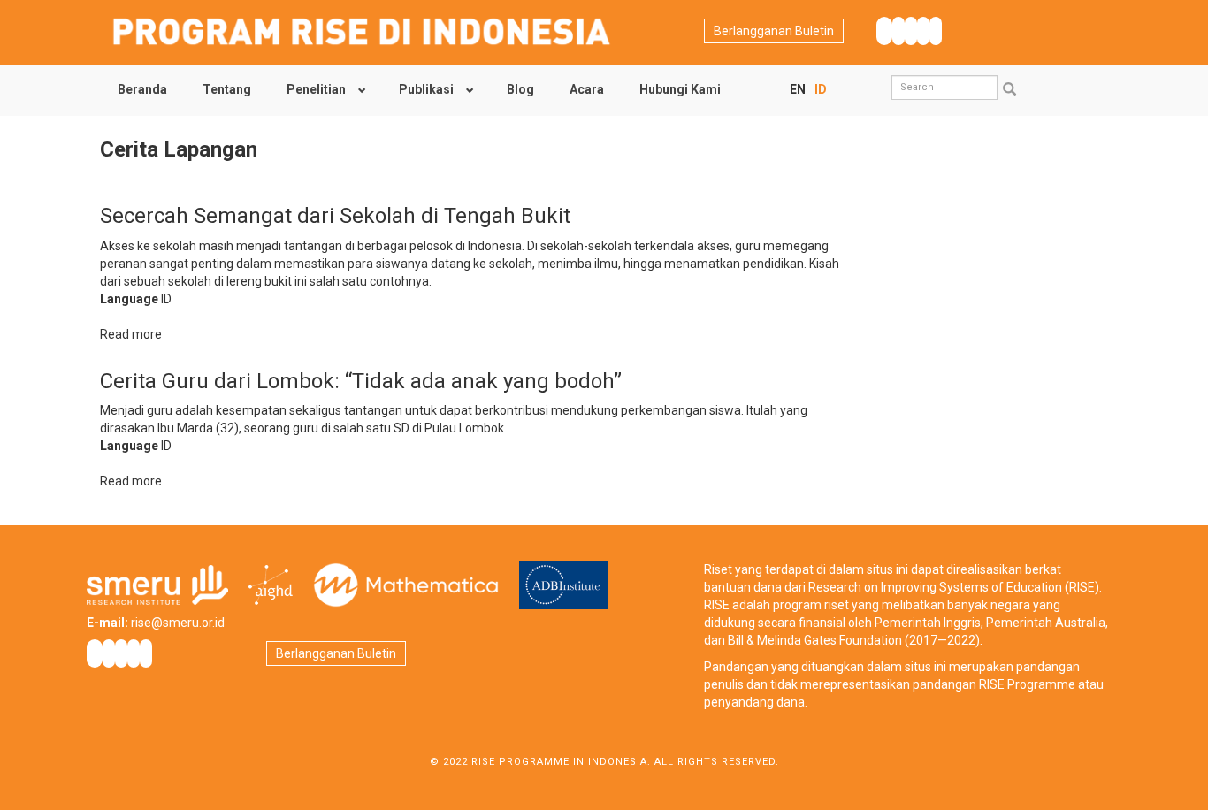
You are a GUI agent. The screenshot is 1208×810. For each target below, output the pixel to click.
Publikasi (426, 89)
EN (798, 89)
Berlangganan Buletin (774, 31)
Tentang (227, 89)
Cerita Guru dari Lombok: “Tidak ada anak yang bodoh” (361, 381)
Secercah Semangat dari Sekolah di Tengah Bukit (335, 215)
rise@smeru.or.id (178, 622)
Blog (520, 89)
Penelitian (316, 89)
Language (129, 299)
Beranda (142, 89)
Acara (587, 89)
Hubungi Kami (680, 89)
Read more (131, 334)
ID (820, 89)
